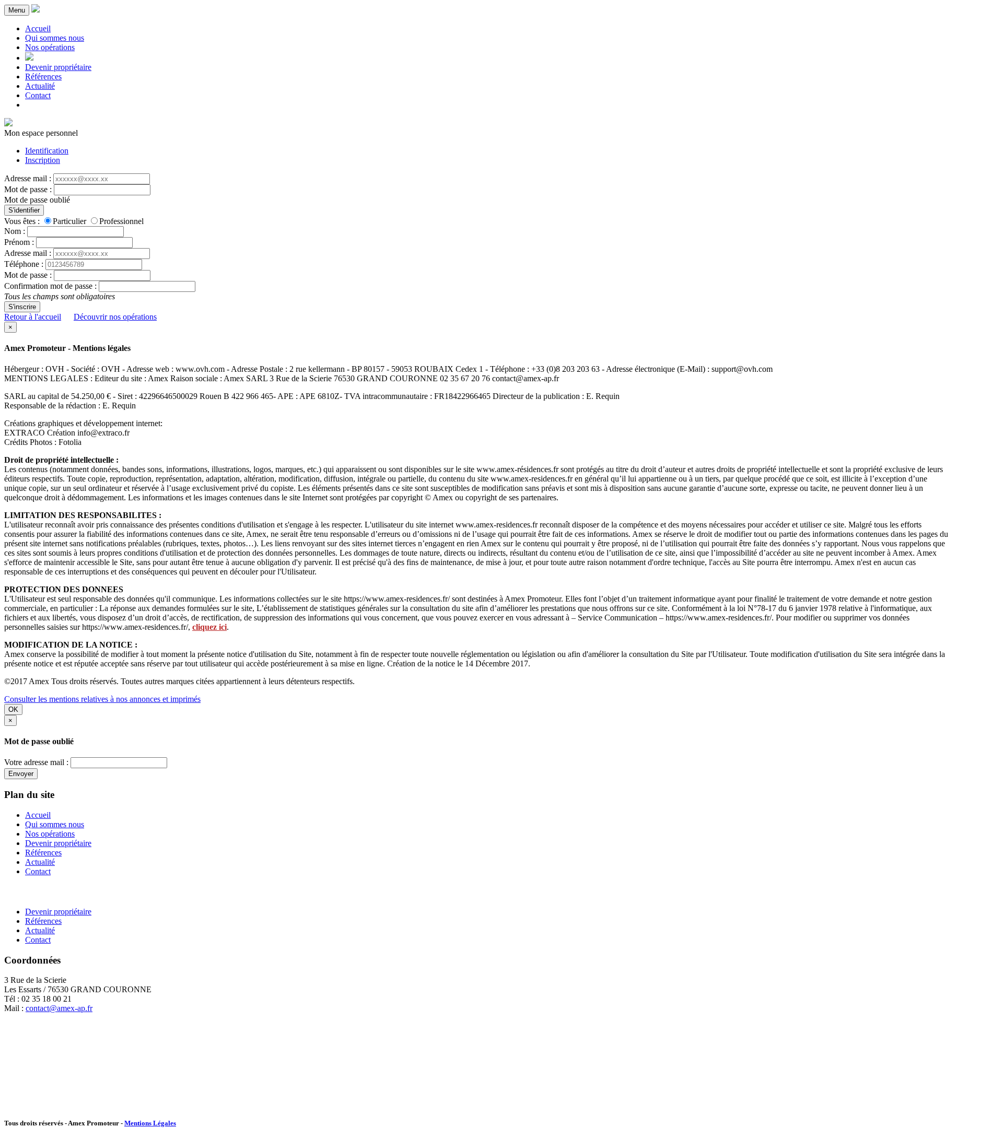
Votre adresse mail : (36, 762)
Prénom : (19, 242)
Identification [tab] (46, 150)
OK (13, 709)
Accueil (38, 28)
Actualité (40, 85)
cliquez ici (209, 627)
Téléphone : (23, 264)
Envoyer (20, 774)
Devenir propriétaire (58, 67)
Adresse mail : (27, 178)
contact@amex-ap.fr (59, 1008)
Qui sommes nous (54, 37)
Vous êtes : (22, 221)
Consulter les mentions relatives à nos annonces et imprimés (102, 699)
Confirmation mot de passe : (50, 285)
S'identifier (24, 210)
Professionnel (121, 221)
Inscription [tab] (42, 160)
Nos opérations (50, 47)
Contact (38, 95)
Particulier (69, 221)
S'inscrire (22, 307)
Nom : (14, 231)
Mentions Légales (150, 1123)
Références (43, 76)
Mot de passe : (28, 189)
